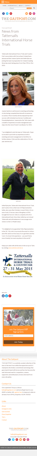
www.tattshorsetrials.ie (15, 248)
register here (18, 392)
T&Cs (3, 417)
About (21, 5)
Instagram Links (7, 409)
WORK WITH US (12, 5)
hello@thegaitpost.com (9, 390)
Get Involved (6, 411)
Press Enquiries (6, 414)
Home (4, 5)
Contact (28, 5)
